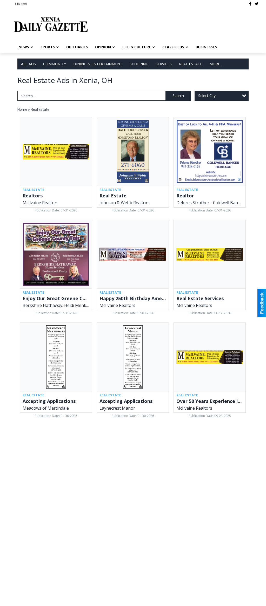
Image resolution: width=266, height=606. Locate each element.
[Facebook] (250, 4)
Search (178, 95)
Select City (207, 95)
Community (54, 63)
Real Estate (190, 63)
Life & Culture (136, 46)
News (23, 46)
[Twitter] (257, 4)
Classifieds (173, 46)
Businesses (206, 46)
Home (22, 109)
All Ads (28, 63)
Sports (48, 46)
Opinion (103, 46)
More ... (216, 63)
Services (164, 63)
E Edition (21, 3)
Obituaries (77, 46)
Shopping (139, 63)
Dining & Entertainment (97, 63)
